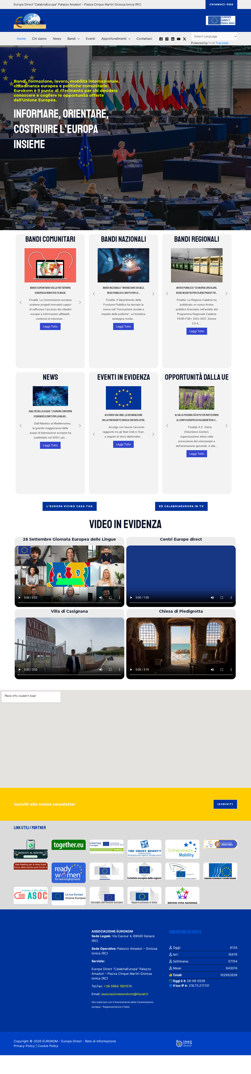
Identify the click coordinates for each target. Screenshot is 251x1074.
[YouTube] (178, 39)
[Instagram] (167, 39)
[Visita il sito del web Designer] (184, 1043)
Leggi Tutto (50, 348)
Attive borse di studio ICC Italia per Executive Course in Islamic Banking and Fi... (196, 419)
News (57, 39)
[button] (221, 4)
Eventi (90, 39)
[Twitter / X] (184, 39)
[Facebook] (161, 39)
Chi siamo (39, 39)
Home (21, 39)
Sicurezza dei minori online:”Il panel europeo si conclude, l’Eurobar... (50, 414)
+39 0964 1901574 (117, 986)
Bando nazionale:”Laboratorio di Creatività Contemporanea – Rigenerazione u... (123, 293)
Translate (222, 43)
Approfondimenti (113, 39)
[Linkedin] (173, 39)
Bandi (71, 39)
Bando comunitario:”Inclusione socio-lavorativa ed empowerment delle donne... (50, 310)
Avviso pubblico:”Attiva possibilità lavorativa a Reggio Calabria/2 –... (197, 290)
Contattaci (144, 39)
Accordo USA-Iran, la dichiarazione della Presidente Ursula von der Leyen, (123, 417)
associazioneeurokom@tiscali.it (124, 994)
